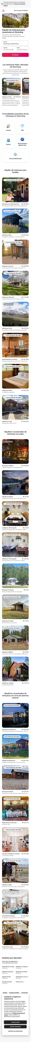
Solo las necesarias (15, 1026)
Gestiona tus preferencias (15, 1031)
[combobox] (15, 44)
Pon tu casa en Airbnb (21, 10)
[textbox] (8, 50)
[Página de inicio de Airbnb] (3, 10)
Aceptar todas (15, 1022)
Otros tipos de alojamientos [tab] (10, 961)
